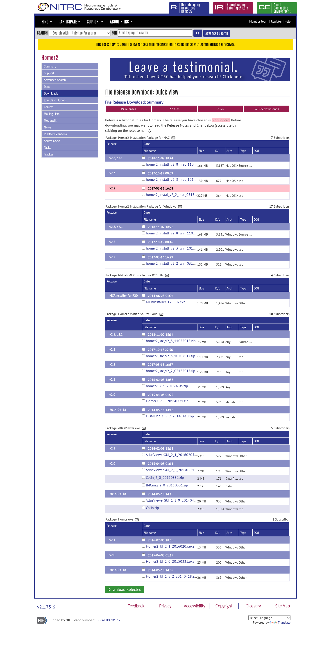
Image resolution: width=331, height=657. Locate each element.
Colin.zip (152, 507)
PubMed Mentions (55, 134)
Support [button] (94, 22)
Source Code (52, 141)
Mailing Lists (51, 114)
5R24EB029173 (107, 620)
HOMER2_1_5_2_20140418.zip (170, 416)
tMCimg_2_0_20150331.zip (167, 485)
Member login (258, 21)
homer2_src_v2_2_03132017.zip (170, 370)
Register (276, 21)
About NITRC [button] (120, 22)
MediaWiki (50, 120)
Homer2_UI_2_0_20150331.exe (170, 561)
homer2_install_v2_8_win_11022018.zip (177, 233)
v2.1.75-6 (46, 607)
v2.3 (112, 173)
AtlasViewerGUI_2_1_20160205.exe (173, 454)
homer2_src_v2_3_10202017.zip (170, 356)
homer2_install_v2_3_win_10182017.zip (177, 248)
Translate (284, 622)
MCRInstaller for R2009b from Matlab (135, 296)
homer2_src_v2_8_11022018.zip (171, 340)
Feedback (136, 605)
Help (287, 21)
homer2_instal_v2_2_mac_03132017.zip (176, 194)
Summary (50, 66)
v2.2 (112, 188)
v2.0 (112, 395)
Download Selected (124, 589)
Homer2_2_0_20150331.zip (167, 401)
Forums (48, 107)
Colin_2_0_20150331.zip (165, 477)
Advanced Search (216, 33)
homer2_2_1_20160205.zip (167, 386)
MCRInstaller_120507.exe (165, 302)
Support (49, 73)
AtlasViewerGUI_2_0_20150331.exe (173, 469)
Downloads (51, 93)
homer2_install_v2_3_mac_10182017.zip (177, 179)
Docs (47, 87)
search (42, 33)
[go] (197, 33)
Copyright (223, 605)
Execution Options (55, 100)
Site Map (282, 605)
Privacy (165, 605)
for (114, 33)
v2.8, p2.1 (116, 158)
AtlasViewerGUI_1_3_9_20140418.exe (175, 500)
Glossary (253, 605)
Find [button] (46, 22)
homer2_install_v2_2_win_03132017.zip (177, 263)
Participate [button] (68, 22)
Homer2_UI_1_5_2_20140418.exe (172, 576)
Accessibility (194, 605)
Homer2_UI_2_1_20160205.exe (170, 546)
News (47, 127)
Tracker (48, 154)
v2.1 (112, 379)
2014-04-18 (117, 410)
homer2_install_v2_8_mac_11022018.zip (177, 164)
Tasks (47, 148)
